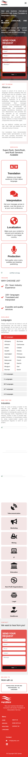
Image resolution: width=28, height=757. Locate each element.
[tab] (14, 337)
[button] (25, 3)
